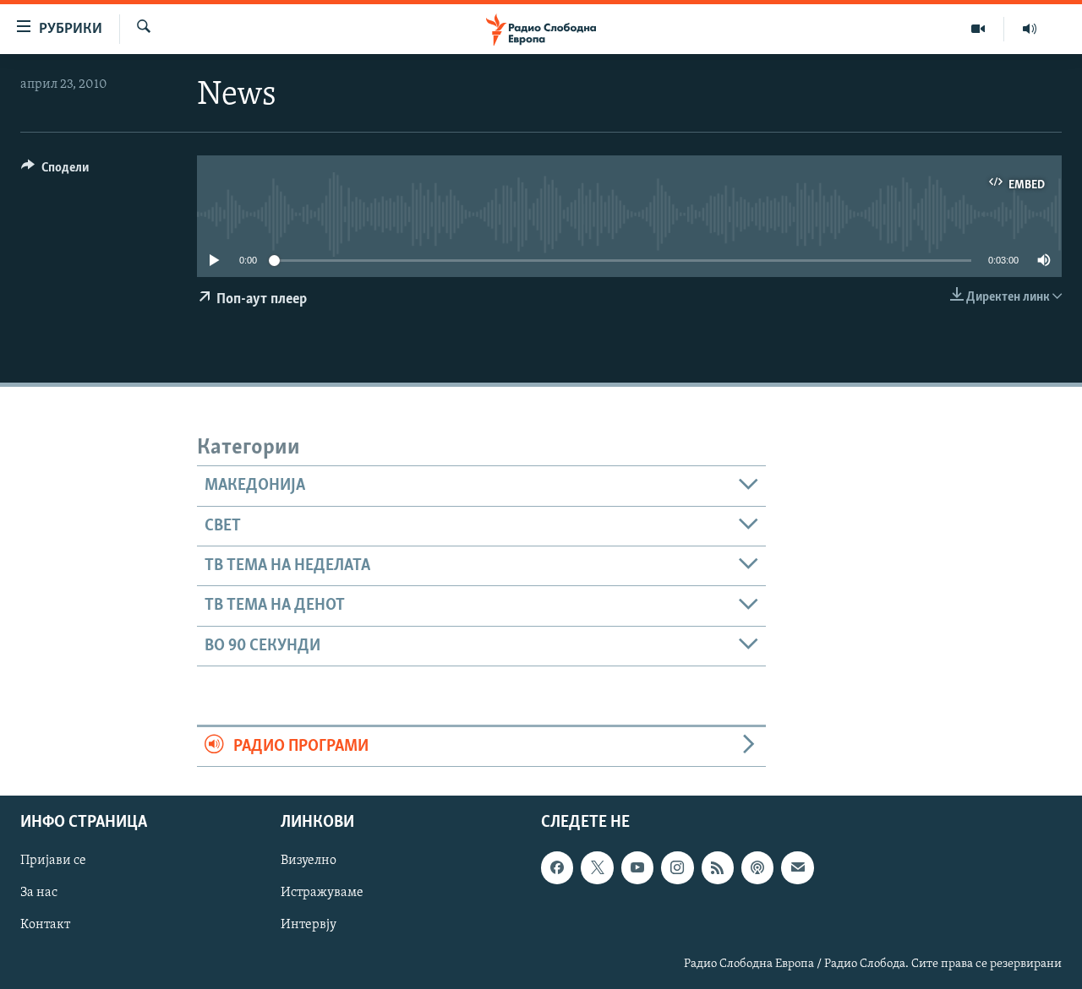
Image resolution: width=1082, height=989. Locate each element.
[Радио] (1029, 29)
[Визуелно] (978, 29)
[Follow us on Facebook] (557, 868)
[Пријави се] (797, 868)
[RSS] (718, 868)
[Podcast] (757, 868)
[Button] (55, 171)
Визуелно (308, 861)
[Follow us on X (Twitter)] (597, 868)
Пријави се (53, 861)
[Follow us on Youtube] (637, 868)
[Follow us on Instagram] (677, 868)
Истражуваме (322, 893)
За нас (38, 893)
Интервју (308, 925)
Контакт (45, 925)
